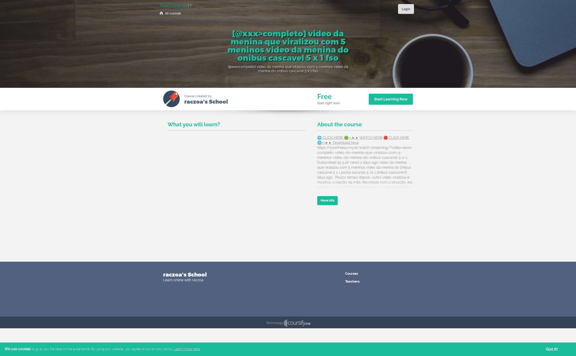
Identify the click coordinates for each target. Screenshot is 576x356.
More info (327, 200)
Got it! (552, 349)
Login (406, 9)
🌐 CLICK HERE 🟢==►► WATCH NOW (349, 138)
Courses (351, 274)
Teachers (352, 281)
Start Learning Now (390, 99)
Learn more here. (187, 349)
